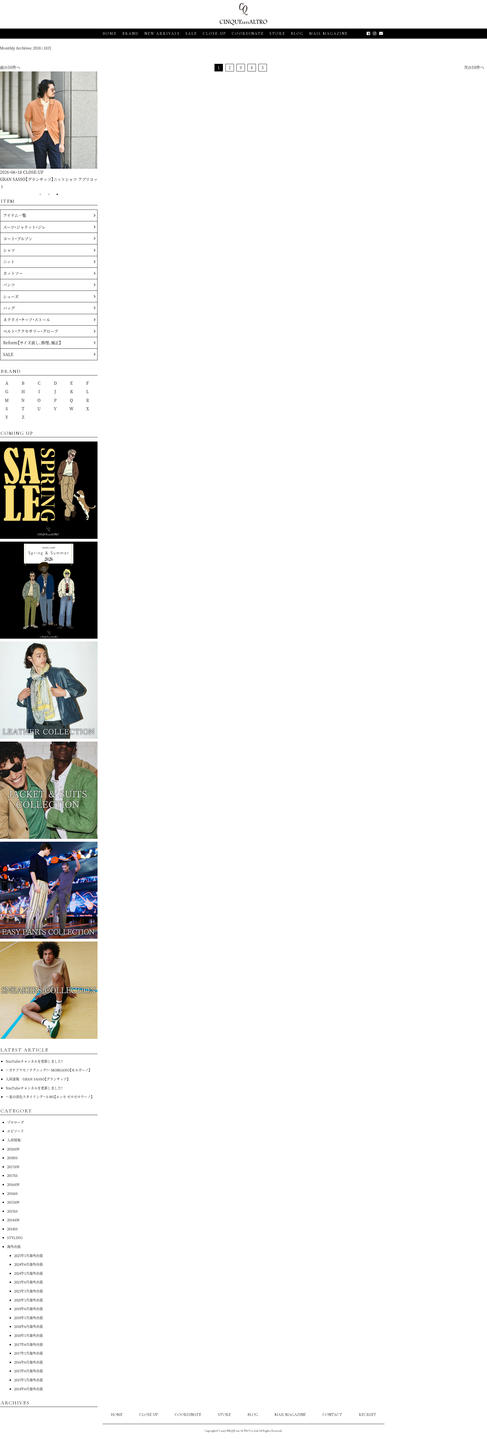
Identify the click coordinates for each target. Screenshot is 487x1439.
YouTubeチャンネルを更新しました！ (34, 1061)
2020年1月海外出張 (28, 1300)
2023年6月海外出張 (28, 1282)
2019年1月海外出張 (28, 1317)
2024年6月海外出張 (28, 1264)
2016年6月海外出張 (28, 1362)
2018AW (13, 1149)
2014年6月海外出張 (28, 1388)
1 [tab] (40, 194)
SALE (191, 33)
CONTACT (332, 1414)
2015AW (13, 1202)
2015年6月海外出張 (28, 1370)
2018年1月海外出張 (28, 1335)
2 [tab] (49, 194)
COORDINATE (248, 33)
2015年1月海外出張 (28, 1379)
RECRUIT (367, 1414)
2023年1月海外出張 (28, 1291)
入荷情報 (14, 1140)
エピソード (15, 1131)
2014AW (13, 1219)
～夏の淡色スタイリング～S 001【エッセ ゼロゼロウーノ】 (49, 1096)
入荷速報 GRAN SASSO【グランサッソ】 (37, 1079)
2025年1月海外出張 (28, 1255)
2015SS (12, 1211)
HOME (110, 33)
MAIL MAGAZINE (328, 33)
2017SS (12, 1175)
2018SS (12, 1157)
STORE (277, 33)
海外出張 (14, 1246)
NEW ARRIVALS (162, 33)
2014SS (12, 1228)
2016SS (12, 1193)
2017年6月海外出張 (28, 1344)
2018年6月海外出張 (28, 1326)
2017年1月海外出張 (28, 1353)
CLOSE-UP (148, 1414)
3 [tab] (57, 194)
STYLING (15, 1237)
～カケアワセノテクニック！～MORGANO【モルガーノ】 (48, 1070)
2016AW (13, 1184)
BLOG (252, 1414)
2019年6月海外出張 (28, 1308)
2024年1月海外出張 (28, 1273)
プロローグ (15, 1122)
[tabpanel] (49, 130)
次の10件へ (474, 67)
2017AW (13, 1166)
